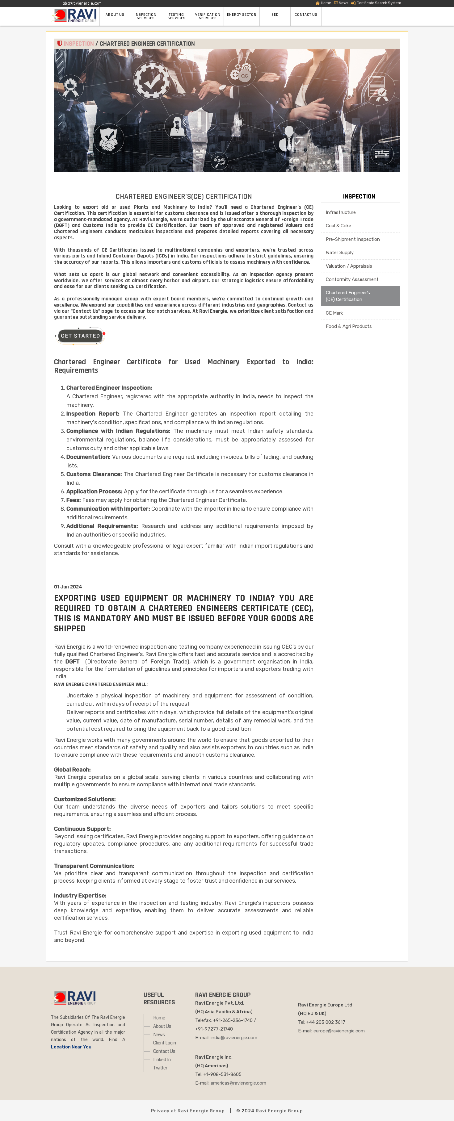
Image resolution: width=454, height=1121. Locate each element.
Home (326, 3)
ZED (275, 14)
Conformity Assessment (352, 279)
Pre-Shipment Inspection (353, 239)
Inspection (359, 196)
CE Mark (334, 313)
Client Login (164, 1042)
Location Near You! (72, 1047)
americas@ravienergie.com (238, 1083)
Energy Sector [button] (241, 14)
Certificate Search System (378, 3)
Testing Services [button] (177, 16)
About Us (162, 1026)
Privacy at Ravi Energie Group (188, 1111)
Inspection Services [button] (146, 16)
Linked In (162, 1059)
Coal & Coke (338, 225)
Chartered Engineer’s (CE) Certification (348, 296)
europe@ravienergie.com (339, 1031)
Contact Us (164, 1051)
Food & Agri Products (349, 326)
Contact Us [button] (306, 14)
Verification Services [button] (208, 16)
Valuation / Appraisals (349, 266)
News (343, 3)
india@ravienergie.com (234, 1037)
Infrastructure (341, 212)
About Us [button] (115, 14)
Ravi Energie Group (279, 1111)
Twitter (160, 1068)
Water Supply (340, 252)
